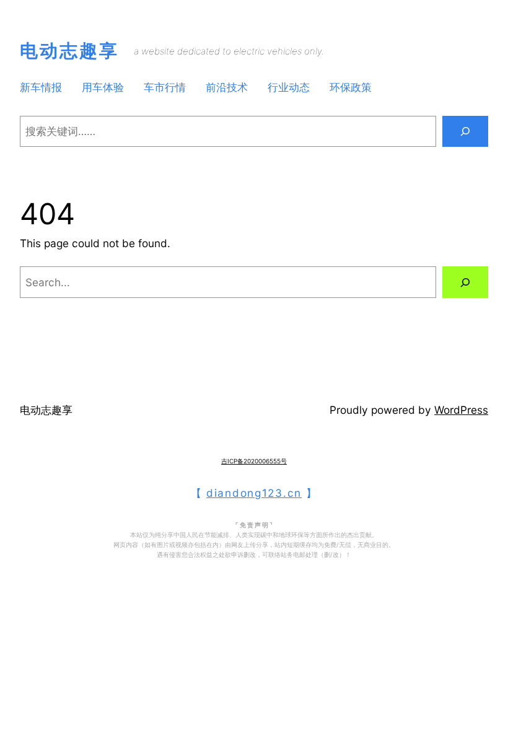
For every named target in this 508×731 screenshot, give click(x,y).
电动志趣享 (69, 50)
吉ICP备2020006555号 (254, 461)
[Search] (465, 131)
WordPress (461, 409)
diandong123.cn (254, 492)
